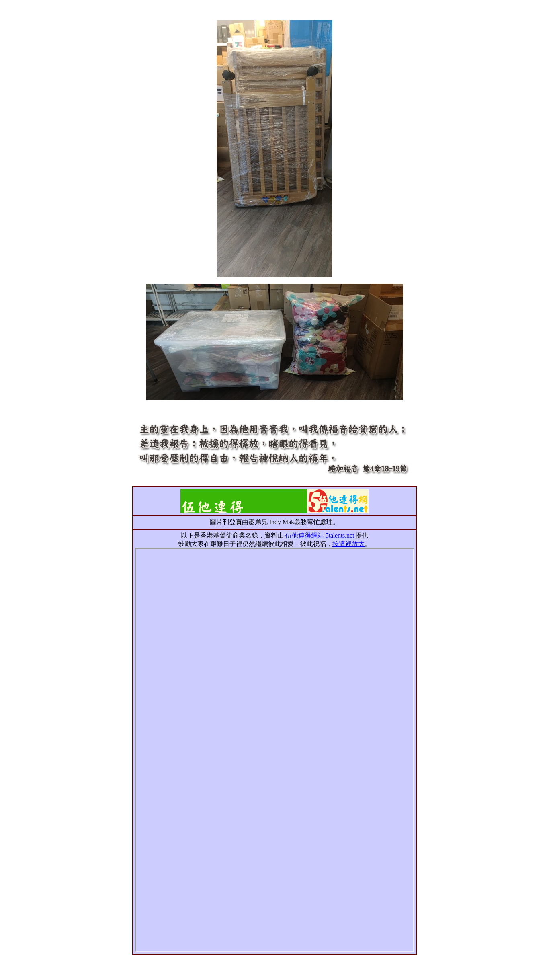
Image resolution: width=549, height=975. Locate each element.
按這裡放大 (348, 543)
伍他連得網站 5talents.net (319, 535)
